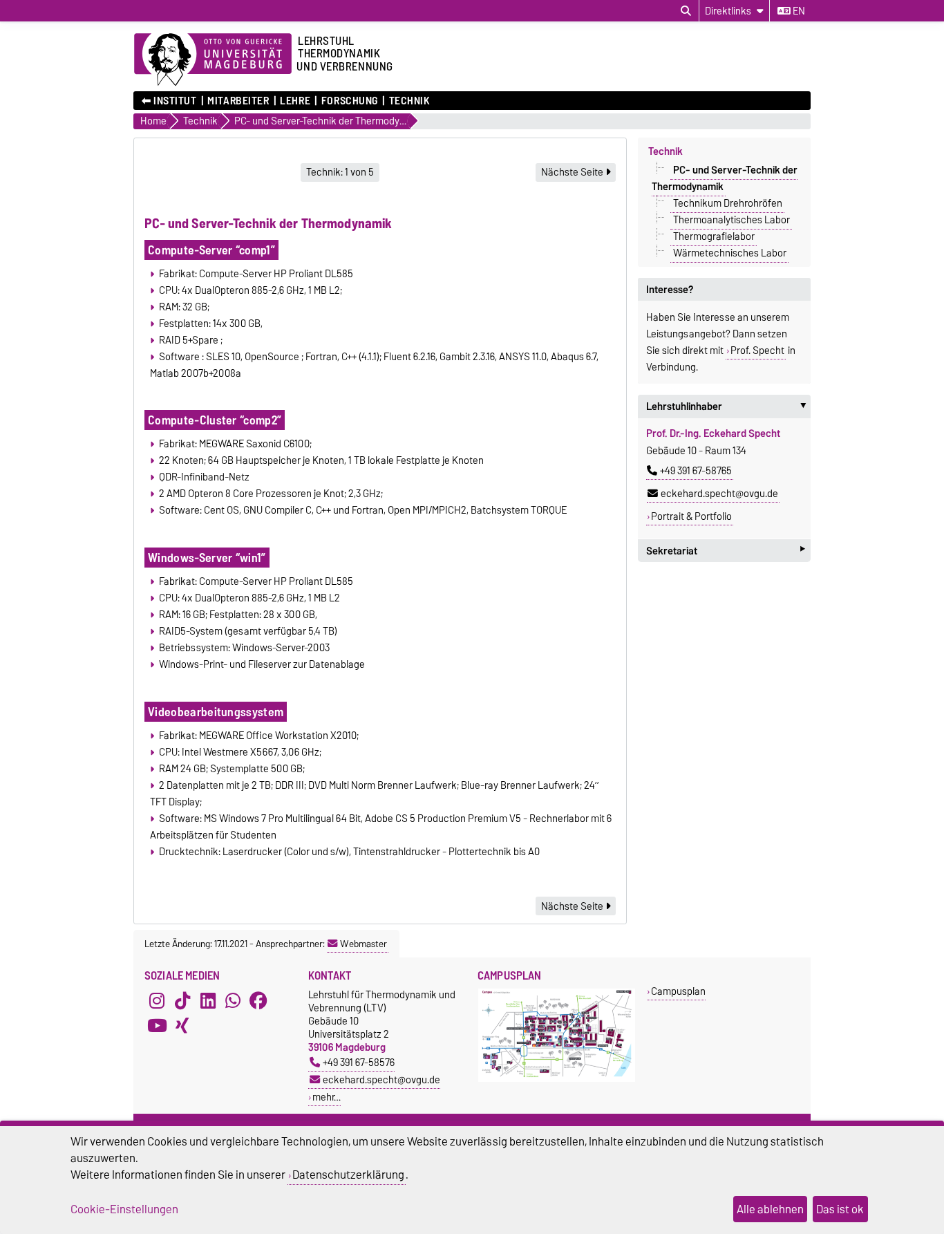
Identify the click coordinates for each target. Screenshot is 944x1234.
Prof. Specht (757, 350)
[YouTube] (156, 1025)
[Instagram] (156, 1000)
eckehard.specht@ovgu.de (719, 493)
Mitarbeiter (238, 101)
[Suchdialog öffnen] (686, 11)
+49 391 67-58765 (696, 470)
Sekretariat (725, 550)
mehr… (326, 1096)
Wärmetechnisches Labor (729, 253)
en (798, 11)
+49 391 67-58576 (359, 1062)
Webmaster (363, 943)
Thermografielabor (714, 236)
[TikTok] (182, 1000)
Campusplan (678, 991)
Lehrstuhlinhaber (728, 406)
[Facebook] (258, 1000)
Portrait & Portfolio (691, 516)
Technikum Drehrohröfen (727, 203)
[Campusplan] (557, 1078)
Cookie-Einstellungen (124, 1209)
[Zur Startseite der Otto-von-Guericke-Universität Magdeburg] (212, 60)
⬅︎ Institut (169, 101)
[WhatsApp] (232, 1000)
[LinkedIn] (208, 1000)
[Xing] (182, 1025)
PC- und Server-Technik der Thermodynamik (724, 178)
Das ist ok (840, 1209)
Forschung (349, 101)
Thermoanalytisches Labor (731, 220)
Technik (409, 101)
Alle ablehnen (770, 1209)
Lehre (295, 101)
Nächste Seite (573, 172)
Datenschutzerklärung (348, 1174)
